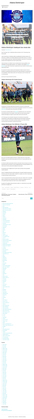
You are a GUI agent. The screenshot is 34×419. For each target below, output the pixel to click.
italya (3, 274)
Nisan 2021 (4, 385)
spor (29, 187)
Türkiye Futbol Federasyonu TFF (8, 325)
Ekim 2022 (4, 361)
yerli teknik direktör (6, 338)
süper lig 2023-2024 (6, 305)
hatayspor (4, 269)
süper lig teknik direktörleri (7, 309)
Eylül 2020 (4, 393)
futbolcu (4, 256)
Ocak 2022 (4, 373)
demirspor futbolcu (6, 239)
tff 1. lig (4, 314)
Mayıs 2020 (4, 398)
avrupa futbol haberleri (6, 220)
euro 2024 (4, 248)
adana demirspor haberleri (7, 208)
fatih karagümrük (5, 249)
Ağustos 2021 (5, 380)
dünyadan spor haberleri (6, 245)
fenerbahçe (4, 251)
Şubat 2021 (4, 388)
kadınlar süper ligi (5, 277)
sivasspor (4, 297)
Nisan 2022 (4, 369)
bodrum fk (4, 232)
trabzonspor (4, 317)
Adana (3, 187)
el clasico (4, 247)
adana (4, 206)
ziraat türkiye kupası (6, 339)
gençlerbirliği (5, 260)
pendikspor (4, 289)
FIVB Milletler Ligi (5, 253)
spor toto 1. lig (5, 301)
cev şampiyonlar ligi (6, 236)
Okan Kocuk (4, 109)
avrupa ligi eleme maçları (7, 224)
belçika (4, 228)
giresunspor (21, 187)
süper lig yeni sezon (6, 310)
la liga (3, 282)
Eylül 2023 (4, 347)
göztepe (4, 264)
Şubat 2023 (4, 356)
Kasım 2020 (4, 392)
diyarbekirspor (5, 243)
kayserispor (4, 280)
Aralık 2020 (4, 390)
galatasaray (4, 257)
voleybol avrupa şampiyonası (7, 333)
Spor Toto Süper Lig (6, 302)
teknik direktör (5, 313)
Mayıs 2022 (4, 368)
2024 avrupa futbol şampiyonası (8, 203)
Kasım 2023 (4, 344)
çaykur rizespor (5, 235)
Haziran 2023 (5, 351)
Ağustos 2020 (5, 394)
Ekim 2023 (4, 345)
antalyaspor (4, 219)
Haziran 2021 (5, 382)
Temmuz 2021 (5, 381)
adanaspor (4, 211)
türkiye (4, 322)
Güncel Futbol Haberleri (6, 265)
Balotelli (16, 111)
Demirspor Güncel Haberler (7, 240)
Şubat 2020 (4, 402)
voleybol (4, 331)
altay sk (4, 215)
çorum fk (4, 237)
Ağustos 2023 (5, 348)
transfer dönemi (5, 319)
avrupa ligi (4, 223)
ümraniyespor (5, 330)
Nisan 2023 (4, 353)
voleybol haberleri (5, 334)
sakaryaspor (5, 292)
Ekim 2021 (4, 377)
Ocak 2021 (4, 389)
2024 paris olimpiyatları (6, 204)
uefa (3, 327)
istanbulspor (5, 273)
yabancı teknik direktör (6, 335)
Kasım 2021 (4, 376)
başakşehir (4, 227)
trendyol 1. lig (5, 321)
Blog (3, 231)
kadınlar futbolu (5, 276)
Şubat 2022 (4, 372)
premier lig (4, 290)
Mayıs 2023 (4, 352)
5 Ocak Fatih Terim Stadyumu (7, 410)
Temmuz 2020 (5, 396)
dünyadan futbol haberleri (7, 244)
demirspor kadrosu (6, 241)
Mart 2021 (4, 386)
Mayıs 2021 (4, 384)
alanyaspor (4, 212)
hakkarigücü (5, 268)
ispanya (4, 272)
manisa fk (4, 285)
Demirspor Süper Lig (16, 187)
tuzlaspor (4, 326)
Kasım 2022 (4, 360)
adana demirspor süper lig (7, 210)
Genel (3, 261)
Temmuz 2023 (5, 349)
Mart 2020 (4, 401)
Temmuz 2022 (5, 365)
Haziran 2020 (5, 397)
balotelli (12, 187)
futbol (3, 255)
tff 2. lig (4, 315)
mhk (3, 288)
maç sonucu (5, 284)
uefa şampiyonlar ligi (6, 329)
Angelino (4, 216)
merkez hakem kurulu (6, 286)
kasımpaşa (4, 278)
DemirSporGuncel (8, 49)
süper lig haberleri (5, 306)
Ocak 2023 (4, 357)
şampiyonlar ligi (5, 293)
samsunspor (5, 294)
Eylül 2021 (4, 378)
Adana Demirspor (17, 3)
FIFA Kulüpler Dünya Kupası (7, 252)
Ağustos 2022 (5, 364)
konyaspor (4, 281)
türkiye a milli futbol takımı (7, 323)
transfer (4, 318)
